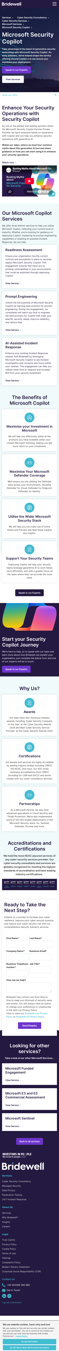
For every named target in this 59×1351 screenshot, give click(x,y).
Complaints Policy (11, 1262)
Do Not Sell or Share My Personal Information (29, 1347)
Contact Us (8, 1279)
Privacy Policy (9, 1244)
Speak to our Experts (16, 70)
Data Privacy (8, 1190)
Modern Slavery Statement (16, 1267)
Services (6, 1213)
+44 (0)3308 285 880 (18, 1285)
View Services (13, 79)
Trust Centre (8, 1239)
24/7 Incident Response (14, 1199)
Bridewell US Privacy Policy (30, 1016)
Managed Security (11, 1185)
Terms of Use (9, 1253)
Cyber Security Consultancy (16, 1181)
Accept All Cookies (29, 1341)
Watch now (8, 162)
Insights (6, 1222)
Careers (6, 1226)
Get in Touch (13, 1290)
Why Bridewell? (10, 1217)
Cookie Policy (9, 1248)
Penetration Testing (12, 1194)
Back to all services (29, 1141)
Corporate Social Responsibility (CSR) (21, 1271)
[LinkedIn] (4, 1296)
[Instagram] (9, 1296)
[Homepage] (11, 4)
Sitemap (6, 1258)
